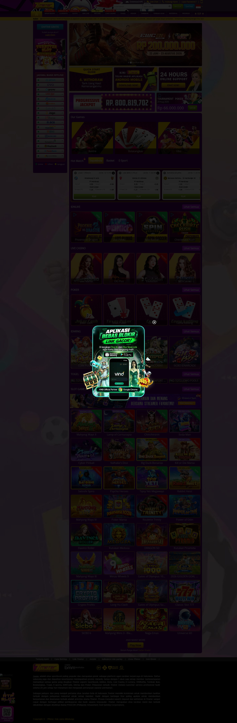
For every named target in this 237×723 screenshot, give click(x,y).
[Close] (154, 322)
